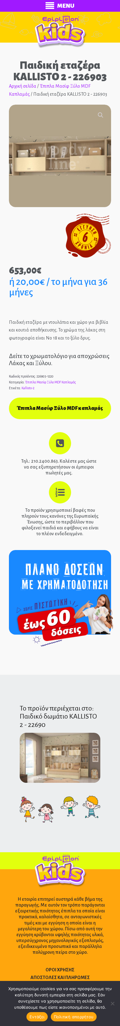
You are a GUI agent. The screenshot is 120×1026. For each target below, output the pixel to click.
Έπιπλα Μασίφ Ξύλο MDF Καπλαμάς (50, 382)
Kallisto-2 (28, 388)
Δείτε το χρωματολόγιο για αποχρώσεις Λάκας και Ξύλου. (59, 359)
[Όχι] (112, 1003)
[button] (100, 115)
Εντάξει (37, 1016)
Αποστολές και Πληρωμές (60, 977)
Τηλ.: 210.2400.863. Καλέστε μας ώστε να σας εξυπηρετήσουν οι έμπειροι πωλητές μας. (59, 467)
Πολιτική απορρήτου (74, 1016)
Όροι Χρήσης (60, 969)
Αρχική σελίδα (22, 86)
